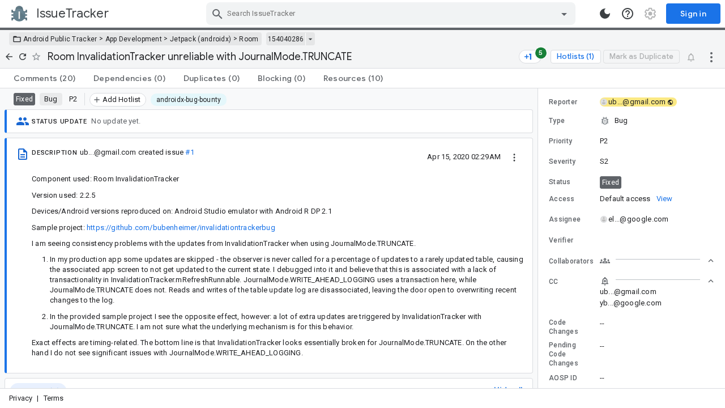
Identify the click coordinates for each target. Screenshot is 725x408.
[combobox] (392, 13)
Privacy (20, 398)
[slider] (540, 238)
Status (560, 182)
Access (562, 199)
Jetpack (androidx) (200, 39)
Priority (560, 141)
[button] (631, 120)
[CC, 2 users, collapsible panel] (657, 281)
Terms (54, 398)
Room (248, 39)
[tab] (44, 78)
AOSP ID (563, 378)
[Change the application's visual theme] (605, 13)
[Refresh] (22, 56)
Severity (562, 161)
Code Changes (563, 326)
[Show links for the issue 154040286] (310, 39)
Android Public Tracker (60, 39)
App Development (134, 39)
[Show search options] (564, 13)
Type (557, 121)
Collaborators (571, 261)
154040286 (286, 39)
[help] (627, 13)
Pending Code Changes (563, 354)
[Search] (217, 13)
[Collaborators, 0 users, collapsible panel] (657, 261)
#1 (189, 152)
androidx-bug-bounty (188, 100)
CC (553, 282)
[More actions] (711, 57)
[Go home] (9, 56)
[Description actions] (514, 156)
